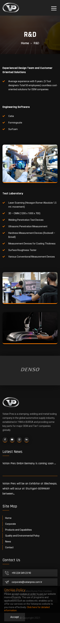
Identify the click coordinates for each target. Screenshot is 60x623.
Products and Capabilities (18, 529)
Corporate (10, 524)
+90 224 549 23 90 (21, 573)
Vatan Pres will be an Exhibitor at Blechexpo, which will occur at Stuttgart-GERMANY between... (29, 489)
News (8, 541)
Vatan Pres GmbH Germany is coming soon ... (29, 463)
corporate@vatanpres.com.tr (27, 582)
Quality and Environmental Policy (22, 535)
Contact (9, 547)
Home (25, 43)
